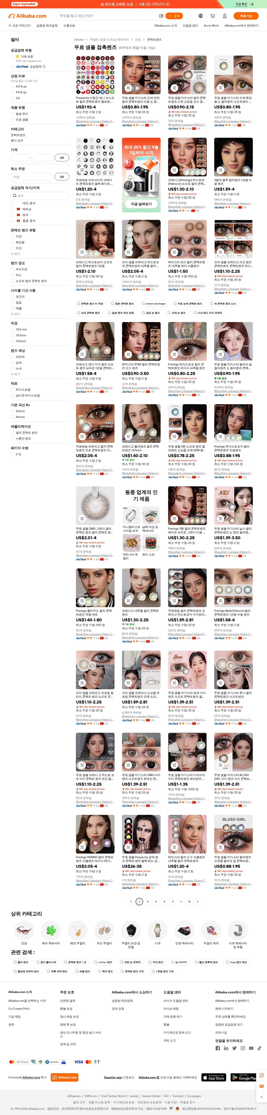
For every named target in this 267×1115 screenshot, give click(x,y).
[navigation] (40, 471)
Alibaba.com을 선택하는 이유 (27, 1000)
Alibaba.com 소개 (20, 992)
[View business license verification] (171, 1109)
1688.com (90, 1096)
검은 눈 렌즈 (153, 312)
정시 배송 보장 (69, 1016)
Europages (194, 1096)
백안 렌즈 (107, 971)
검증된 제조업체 (122, 1000)
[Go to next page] (198, 901)
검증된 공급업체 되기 (229, 1024)
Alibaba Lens (31, 1077)
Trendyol (178, 1096)
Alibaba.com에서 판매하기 (232, 1000)
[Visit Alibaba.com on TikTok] (259, 1048)
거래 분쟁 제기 (173, 1016)
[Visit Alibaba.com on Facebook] (217, 1048)
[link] (261, 1075)
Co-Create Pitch (19, 1008)
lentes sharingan (156, 303)
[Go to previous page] (131, 901)
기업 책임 (14, 1016)
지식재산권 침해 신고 (177, 1032)
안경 (138, 39)
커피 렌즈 (158, 962)
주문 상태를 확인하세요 (230, 1016)
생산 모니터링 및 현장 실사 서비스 (80, 1034)
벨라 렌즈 (23, 962)
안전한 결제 (67, 1000)
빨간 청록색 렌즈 (208, 962)
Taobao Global (151, 1096)
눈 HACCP (181, 962)
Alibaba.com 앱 (149, 1077)
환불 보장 (66, 1008)
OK (62, 157)
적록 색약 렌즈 (59, 971)
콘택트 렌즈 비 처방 (92, 303)
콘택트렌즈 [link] (154, 39)
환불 (166, 1024)
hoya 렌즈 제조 (238, 962)
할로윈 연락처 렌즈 (28, 971)
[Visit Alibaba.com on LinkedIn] (226, 1048)
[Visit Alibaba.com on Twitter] (234, 1048)
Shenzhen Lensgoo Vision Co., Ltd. (95, 121)
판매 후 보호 (68, 1024)
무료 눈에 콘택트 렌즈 (190, 303)
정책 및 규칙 (68, 1044)
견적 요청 (118, 1008)
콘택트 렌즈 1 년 (77, 962)
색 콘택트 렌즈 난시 (225, 303)
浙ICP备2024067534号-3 (240, 1108)
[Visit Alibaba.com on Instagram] (242, 1048)
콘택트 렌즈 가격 (134, 971)
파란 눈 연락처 (132, 962)
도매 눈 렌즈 (179, 312)
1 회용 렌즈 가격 (165, 971)
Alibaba (79, 39)
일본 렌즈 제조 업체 (123, 312)
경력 (11, 1024)
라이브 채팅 (171, 1008)
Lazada (133, 1096)
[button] (161, 15)
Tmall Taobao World (113, 1096)
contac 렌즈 (105, 962)
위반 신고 (170, 1040)
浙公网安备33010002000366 (201, 1108)
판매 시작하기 (224, 1008)
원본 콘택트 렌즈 (124, 303)
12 (189, 901)
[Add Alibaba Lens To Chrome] (64, 1077)
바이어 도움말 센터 (176, 1000)
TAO (166, 1096)
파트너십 (221, 1032)
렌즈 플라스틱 (48, 962)
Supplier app (113, 1077)
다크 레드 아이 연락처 (210, 312)
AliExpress (74, 1096)
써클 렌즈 (84, 971)
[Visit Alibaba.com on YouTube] (251, 1048)
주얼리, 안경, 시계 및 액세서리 (109, 39)
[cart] (213, 16)
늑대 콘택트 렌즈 (90, 312)
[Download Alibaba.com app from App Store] (213, 1077)
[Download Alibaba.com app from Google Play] (244, 1077)
